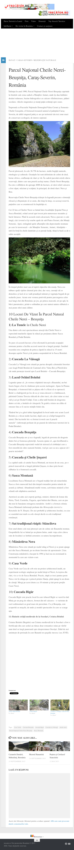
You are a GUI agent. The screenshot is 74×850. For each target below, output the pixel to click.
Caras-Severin (24, 60)
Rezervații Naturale (45, 60)
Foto (26, 21)
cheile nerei (63, 727)
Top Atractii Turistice (56, 21)
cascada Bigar (39, 727)
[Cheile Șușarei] (39, 705)
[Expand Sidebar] (3, 60)
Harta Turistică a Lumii (13, 21)
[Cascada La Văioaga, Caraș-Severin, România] (59, 705)
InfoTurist (7, 26)
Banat (12, 60)
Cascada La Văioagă (52, 727)
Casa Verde (17, 727)
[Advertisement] (37, 42)
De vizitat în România (24, 26)
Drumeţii (42, 21)
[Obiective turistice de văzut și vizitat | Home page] (29, 7)
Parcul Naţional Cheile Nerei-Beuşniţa (20, 731)
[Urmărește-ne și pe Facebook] (66, 844)
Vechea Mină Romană (14, 711)
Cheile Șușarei (33, 711)
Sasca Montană (38, 731)
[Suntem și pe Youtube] (69, 844)
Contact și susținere (45, 26)
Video (33, 21)
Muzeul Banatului (36, 754)
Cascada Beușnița (28, 727)
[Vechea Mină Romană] (18, 705)
